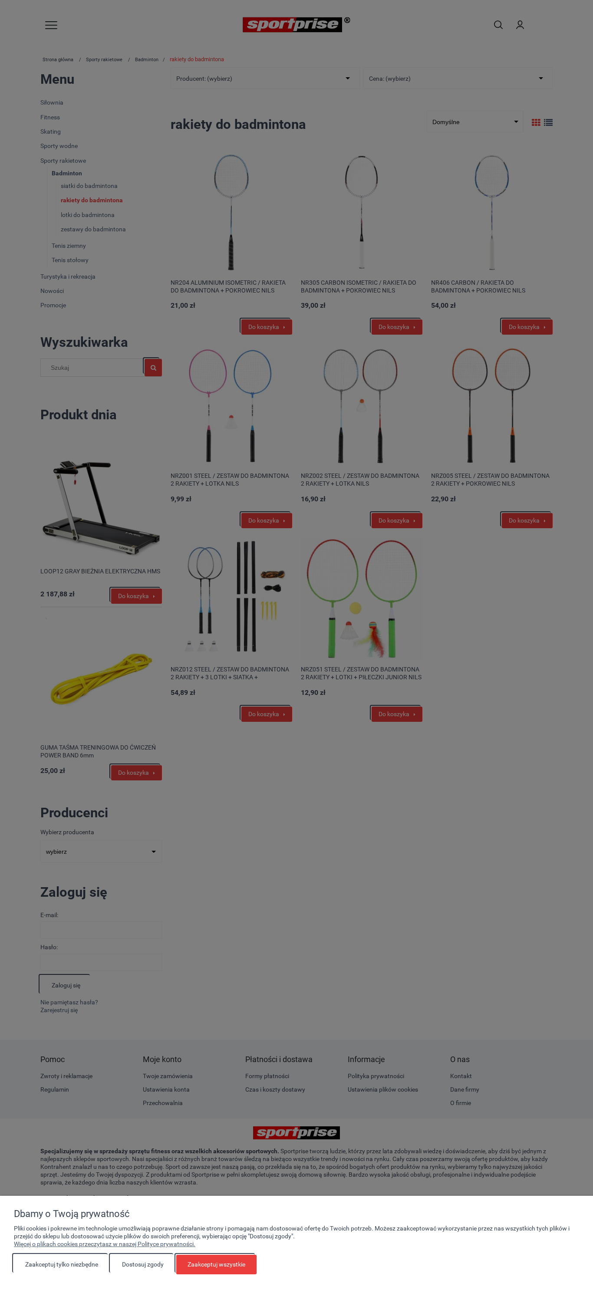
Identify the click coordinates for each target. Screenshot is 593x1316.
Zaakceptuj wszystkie (216, 1264)
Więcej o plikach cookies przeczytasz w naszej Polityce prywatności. (104, 1243)
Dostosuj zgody (143, 1264)
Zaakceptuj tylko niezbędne (61, 1264)
